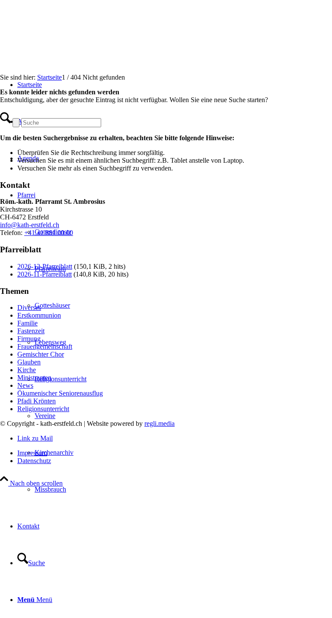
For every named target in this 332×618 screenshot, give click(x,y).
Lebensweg (50, 342)
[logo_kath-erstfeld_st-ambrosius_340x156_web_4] (65, 41)
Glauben (29, 362)
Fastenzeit (31, 331)
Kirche (26, 369)
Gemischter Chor (40, 354)
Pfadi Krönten (36, 401)
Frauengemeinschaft (44, 346)
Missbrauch (50, 489)
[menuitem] (183, 489)
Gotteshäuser (52, 305)
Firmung (29, 338)
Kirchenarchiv (54, 452)
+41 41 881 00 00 (48, 232)
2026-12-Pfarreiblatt (44, 266)
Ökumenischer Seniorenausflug (60, 393)
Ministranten (34, 377)
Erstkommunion (39, 315)
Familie (27, 323)
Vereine (45, 415)
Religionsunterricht (60, 379)
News (25, 385)
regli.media (159, 423)
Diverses (29, 307)
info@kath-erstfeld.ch (29, 225)
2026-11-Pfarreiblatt (44, 274)
